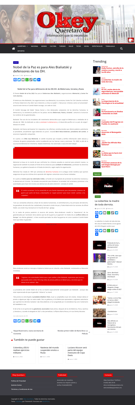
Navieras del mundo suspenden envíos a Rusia (49, 350)
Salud (71, 46)
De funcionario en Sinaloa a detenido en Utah (112, 113)
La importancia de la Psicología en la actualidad (112, 102)
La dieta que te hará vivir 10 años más (111, 154)
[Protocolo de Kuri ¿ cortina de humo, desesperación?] (99, 246)
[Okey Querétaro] (67, 6)
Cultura (53, 46)
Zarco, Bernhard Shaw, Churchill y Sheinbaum (113, 275)
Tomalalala (110, 46)
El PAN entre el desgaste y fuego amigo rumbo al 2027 (114, 287)
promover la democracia (48, 122)
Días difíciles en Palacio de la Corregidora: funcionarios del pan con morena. (114, 325)
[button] (27, 46)
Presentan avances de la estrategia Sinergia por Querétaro (111, 165)
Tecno (78, 46)
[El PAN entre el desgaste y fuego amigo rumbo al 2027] (99, 289)
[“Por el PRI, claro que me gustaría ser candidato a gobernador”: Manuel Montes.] (99, 261)
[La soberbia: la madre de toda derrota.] (108, 185)
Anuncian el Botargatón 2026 (111, 133)
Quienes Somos (16, 385)
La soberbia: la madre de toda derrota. (111, 81)
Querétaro (21, 46)
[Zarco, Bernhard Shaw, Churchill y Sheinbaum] (99, 276)
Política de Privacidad (18, 381)
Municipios (104, 130)
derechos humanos (52, 172)
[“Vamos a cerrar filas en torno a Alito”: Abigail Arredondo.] (99, 301)
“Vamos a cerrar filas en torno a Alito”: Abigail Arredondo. (114, 300)
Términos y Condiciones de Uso (21, 389)
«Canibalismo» (112, 311)
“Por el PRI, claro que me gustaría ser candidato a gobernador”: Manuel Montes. (114, 260)
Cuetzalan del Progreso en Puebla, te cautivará (112, 123)
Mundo (44, 46)
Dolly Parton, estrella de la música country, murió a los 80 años (112, 70)
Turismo (62, 46)
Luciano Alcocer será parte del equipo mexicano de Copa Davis (77, 351)
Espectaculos (97, 46)
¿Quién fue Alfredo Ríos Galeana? (111, 144)
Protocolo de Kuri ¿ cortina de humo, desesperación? (113, 245)
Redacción (28, 75)
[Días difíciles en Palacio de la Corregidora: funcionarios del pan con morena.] (99, 326)
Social (86, 46)
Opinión (103, 78)
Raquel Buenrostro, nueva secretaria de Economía (28, 332)
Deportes (21, 51)
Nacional (34, 46)
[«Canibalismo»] (99, 313)
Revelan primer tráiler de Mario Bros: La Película (73, 332)
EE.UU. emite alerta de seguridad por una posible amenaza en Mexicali (112, 91)
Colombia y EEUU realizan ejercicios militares (21, 350)
